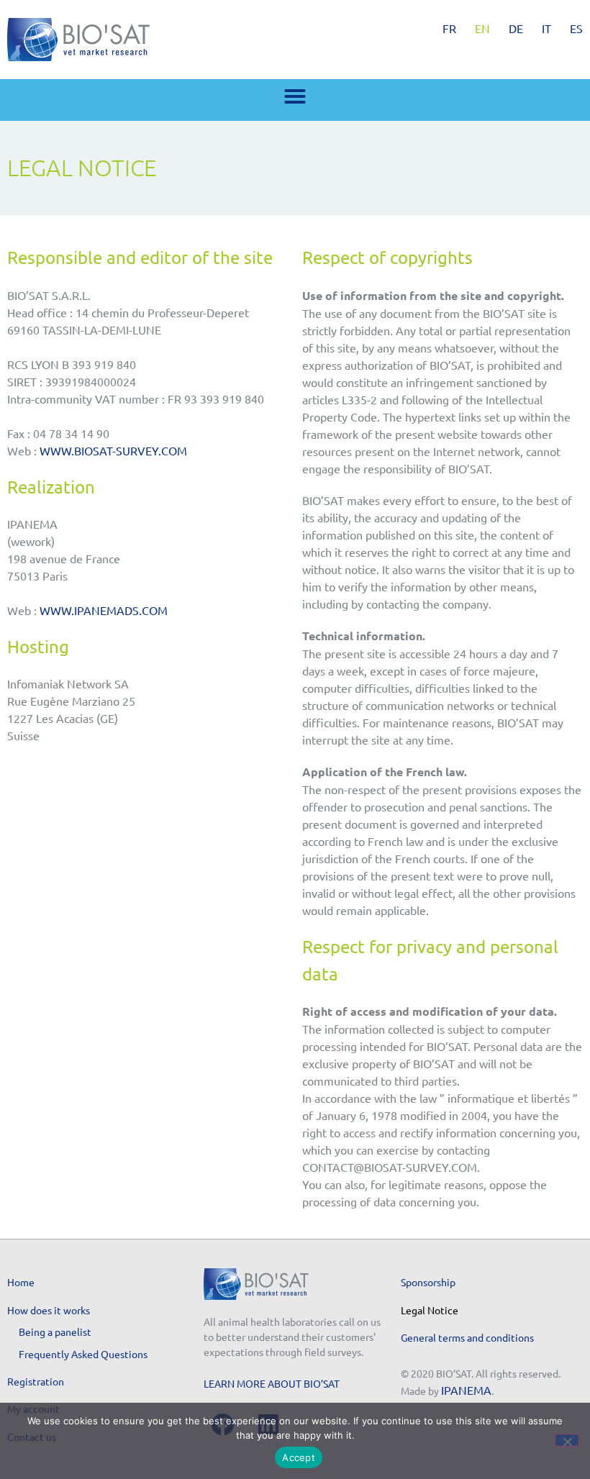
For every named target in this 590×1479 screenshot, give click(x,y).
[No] (567, 1440)
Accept (298, 1457)
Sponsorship (428, 1281)
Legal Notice (429, 1309)
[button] (295, 96)
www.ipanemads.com (104, 610)
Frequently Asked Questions (83, 1353)
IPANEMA (466, 1390)
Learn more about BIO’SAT (272, 1383)
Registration (35, 1381)
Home (21, 1281)
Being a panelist (55, 1331)
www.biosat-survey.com (113, 450)
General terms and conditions (467, 1337)
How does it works (48, 1309)
